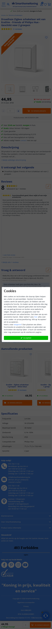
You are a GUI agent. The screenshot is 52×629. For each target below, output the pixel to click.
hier (35, 317)
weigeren (17, 324)
